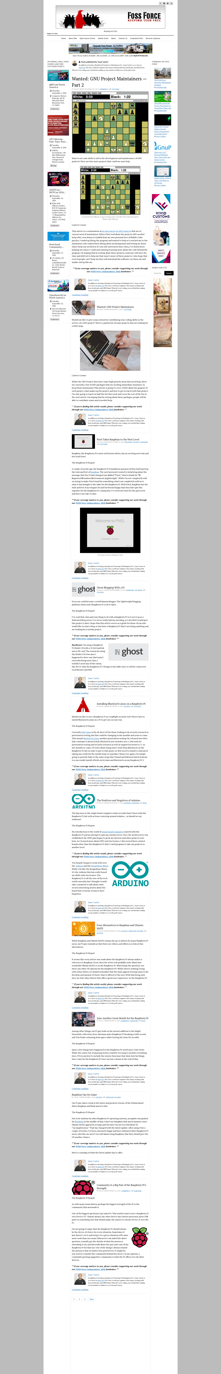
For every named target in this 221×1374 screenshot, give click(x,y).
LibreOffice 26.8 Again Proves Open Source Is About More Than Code (162, 105)
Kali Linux (86, 732)
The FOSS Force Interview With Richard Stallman (162, 82)
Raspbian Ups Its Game (84, 1094)
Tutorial (100, 592)
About (113, 38)
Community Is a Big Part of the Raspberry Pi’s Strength (121, 1186)
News (145, 803)
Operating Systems (135, 931)
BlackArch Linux (91, 738)
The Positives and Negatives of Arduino (118, 800)
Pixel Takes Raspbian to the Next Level (118, 439)
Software (115, 89)
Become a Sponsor (153, 38)
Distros (136, 442)
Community (103, 89)
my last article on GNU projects (116, 231)
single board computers (113, 831)
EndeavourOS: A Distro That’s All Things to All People (162, 180)
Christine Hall (161, 87)
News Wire (73, 38)
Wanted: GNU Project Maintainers (115, 306)
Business (127, 803)
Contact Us (123, 38)
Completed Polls (136, 38)
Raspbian (79, 1121)
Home (63, 38)
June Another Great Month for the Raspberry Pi (122, 1018)
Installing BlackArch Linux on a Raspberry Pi (121, 703)
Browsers (128, 442)
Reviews (100, 933)
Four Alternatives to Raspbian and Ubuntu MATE (120, 927)
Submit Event (103, 38)
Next (92, 1299)
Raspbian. (94, 472)
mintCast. (82, 67)
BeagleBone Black (99, 865)
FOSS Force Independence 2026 (105, 271)
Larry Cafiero (161, 136)
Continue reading (80, 294)
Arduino (79, 865)
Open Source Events (87, 38)
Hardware (144, 442)
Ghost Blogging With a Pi (111, 587)
